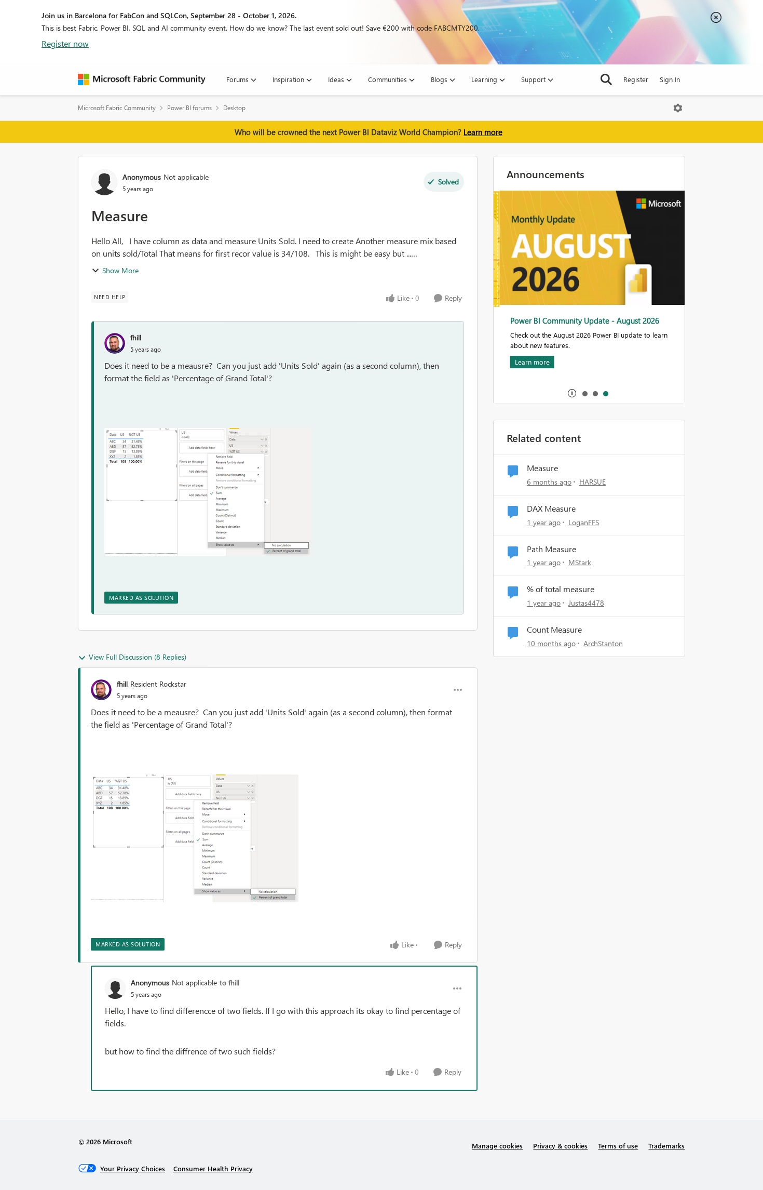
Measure (542, 468)
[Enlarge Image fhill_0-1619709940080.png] (208, 492)
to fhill (229, 982)
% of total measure (560, 589)
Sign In (670, 79)
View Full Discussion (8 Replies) (137, 657)
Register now (65, 43)
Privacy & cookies (560, 1145)
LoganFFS (583, 522)
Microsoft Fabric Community (117, 108)
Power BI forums (189, 108)
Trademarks (666, 1145)
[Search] (606, 79)
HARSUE (592, 482)
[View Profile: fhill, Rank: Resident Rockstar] (101, 689)
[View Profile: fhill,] (114, 343)
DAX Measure (551, 508)
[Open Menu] (678, 108)
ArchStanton (603, 643)
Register (635, 79)
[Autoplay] (572, 393)
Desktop (234, 108)
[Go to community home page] (142, 79)
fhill (135, 337)
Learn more (483, 132)
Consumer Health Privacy (213, 1168)
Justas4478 (586, 603)
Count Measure (554, 629)
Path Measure (551, 549)
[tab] (584, 393)
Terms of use (618, 1145)
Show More (120, 270)
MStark (579, 562)
